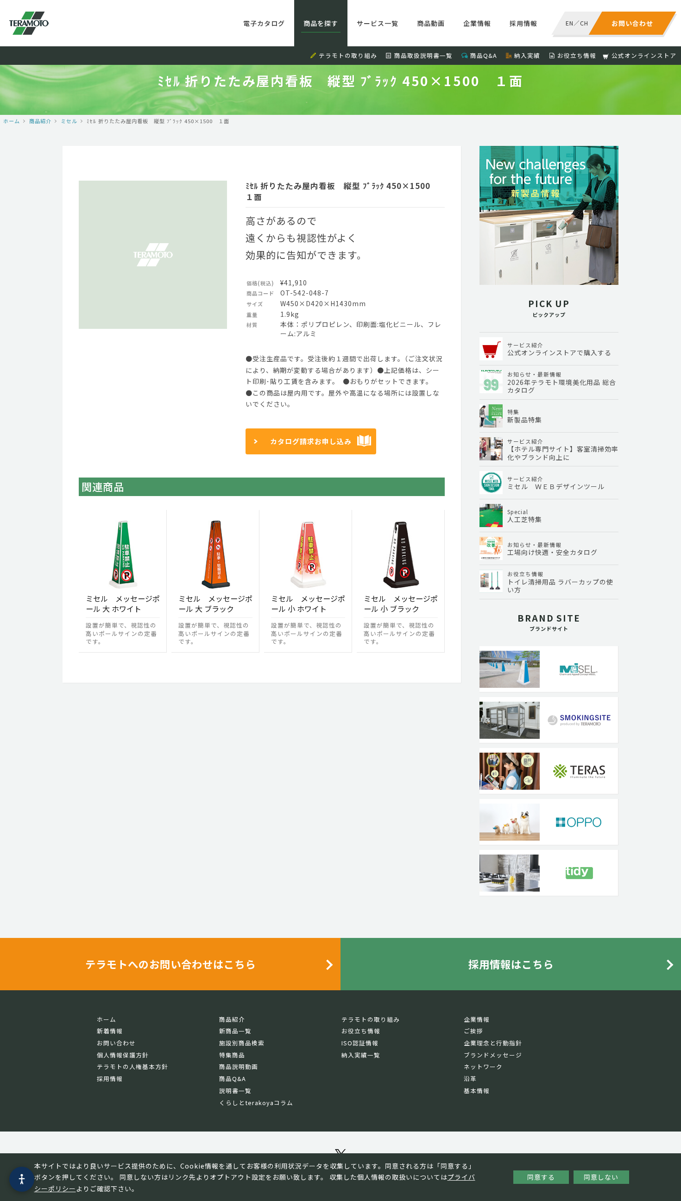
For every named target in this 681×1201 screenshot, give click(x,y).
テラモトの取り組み (348, 55)
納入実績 (527, 55)
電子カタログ (264, 23)
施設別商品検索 (242, 1042)
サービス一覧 (377, 23)
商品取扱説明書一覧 (423, 55)
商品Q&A (483, 55)
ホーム (11, 121)
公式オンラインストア (644, 55)
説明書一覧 (235, 1090)
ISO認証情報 (359, 1042)
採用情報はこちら (511, 963)
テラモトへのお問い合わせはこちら (170, 963)
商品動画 (431, 23)
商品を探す (320, 23)
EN (570, 23)
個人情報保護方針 (123, 1054)
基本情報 (477, 1090)
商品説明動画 (238, 1066)
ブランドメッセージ (493, 1054)
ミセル (69, 121)
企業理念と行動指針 (493, 1042)
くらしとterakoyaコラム (256, 1102)
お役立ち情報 (576, 55)
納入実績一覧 (360, 1054)
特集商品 (232, 1054)
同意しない (601, 1177)
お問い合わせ (116, 1042)
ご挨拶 (473, 1030)
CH (584, 23)
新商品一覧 (235, 1030)
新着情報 (110, 1030)
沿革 (470, 1078)
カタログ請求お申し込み (311, 441)
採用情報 (523, 23)
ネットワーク (483, 1066)
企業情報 (477, 23)
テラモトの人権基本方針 (132, 1066)
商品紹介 (40, 121)
